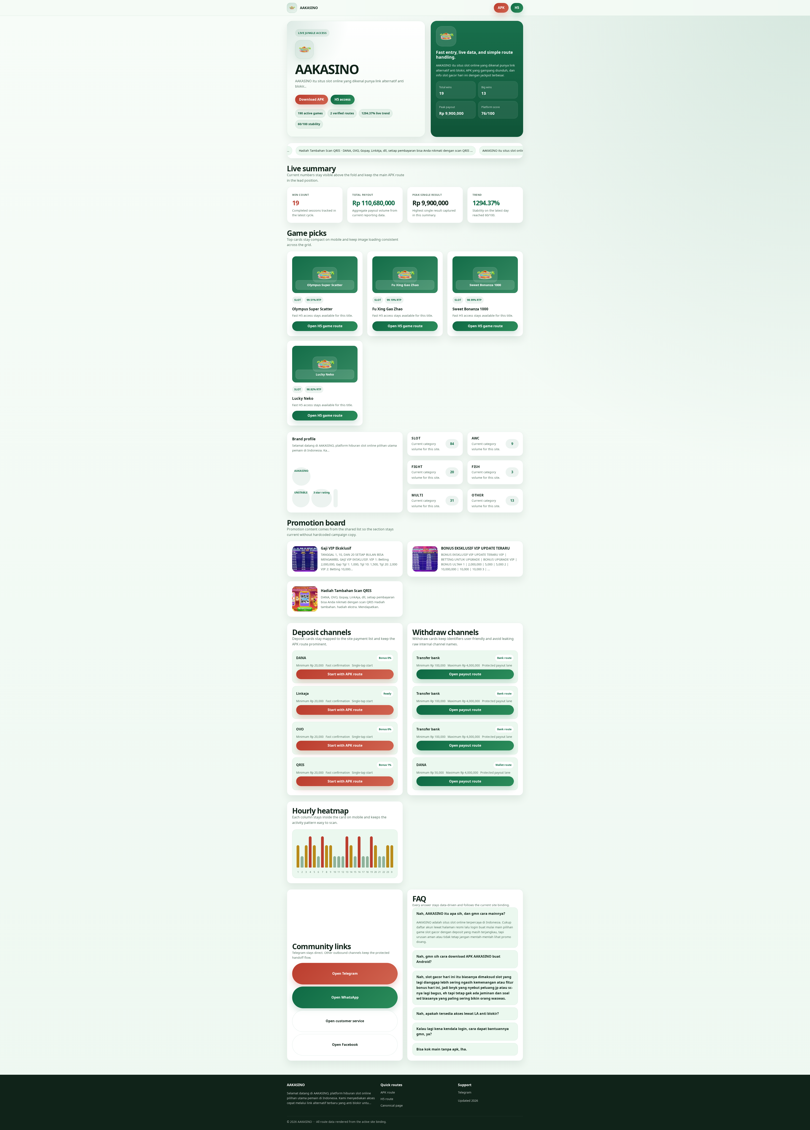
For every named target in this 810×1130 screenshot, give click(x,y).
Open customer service (345, 1021)
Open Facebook (345, 1044)
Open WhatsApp (345, 997)
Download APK (311, 99)
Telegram (464, 1092)
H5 (517, 7)
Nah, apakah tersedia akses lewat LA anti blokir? (457, 1013)
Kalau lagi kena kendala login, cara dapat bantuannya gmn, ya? (462, 1031)
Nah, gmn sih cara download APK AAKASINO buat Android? (458, 959)
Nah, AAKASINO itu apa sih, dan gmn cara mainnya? (460, 913)
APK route (388, 1092)
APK (501, 7)
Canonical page (392, 1105)
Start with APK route (345, 674)
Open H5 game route (325, 326)
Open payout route (465, 674)
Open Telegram (345, 973)
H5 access (343, 99)
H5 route (387, 1099)
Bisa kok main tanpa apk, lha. (441, 1049)
